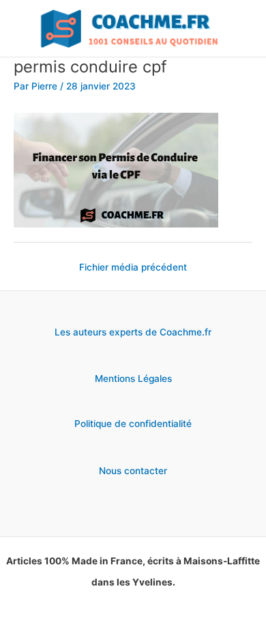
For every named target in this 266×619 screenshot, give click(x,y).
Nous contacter (133, 470)
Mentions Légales (133, 378)
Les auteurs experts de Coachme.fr (133, 332)
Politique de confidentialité (133, 423)
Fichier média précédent (133, 267)
